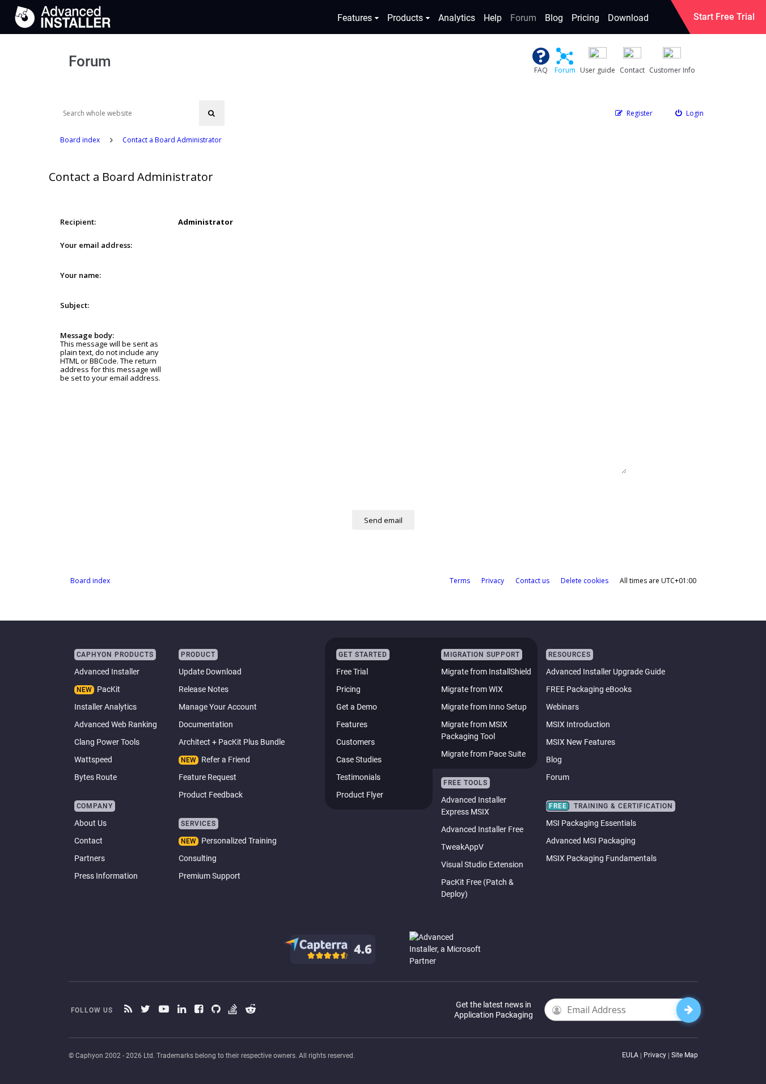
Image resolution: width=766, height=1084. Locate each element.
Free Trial (352, 671)
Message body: (87, 335)
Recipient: (78, 222)
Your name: (80, 275)
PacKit (108, 689)
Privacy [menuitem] (492, 580)
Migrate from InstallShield (486, 671)
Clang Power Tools (106, 741)
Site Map (684, 1055)
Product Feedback (211, 794)
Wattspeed (93, 759)
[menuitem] (689, 113)
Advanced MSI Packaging (591, 840)
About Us (90, 823)
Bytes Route (95, 777)
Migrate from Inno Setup (484, 706)
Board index (90, 580)
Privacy (655, 1055)
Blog (554, 17)
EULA (630, 1055)
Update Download (210, 671)
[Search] (212, 113)
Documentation (206, 724)
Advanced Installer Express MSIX (473, 805)
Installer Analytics (105, 706)
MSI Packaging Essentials (591, 823)
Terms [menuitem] (460, 580)
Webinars (562, 706)
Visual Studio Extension (482, 864)
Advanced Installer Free (482, 829)
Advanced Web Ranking (115, 724)
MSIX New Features (580, 741)
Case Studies (359, 759)
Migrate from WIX (472, 689)
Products (405, 17)
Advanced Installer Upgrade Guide (605, 671)
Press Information (106, 875)
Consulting (198, 858)
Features (354, 17)
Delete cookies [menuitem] (584, 580)
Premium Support (209, 875)
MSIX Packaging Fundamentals (601, 858)
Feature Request (207, 777)
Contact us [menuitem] (532, 580)
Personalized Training (239, 840)
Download (628, 17)
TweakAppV (462, 846)
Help (493, 17)
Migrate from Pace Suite (483, 753)
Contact (88, 840)
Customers (355, 741)
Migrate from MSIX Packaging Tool (474, 730)
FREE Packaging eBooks (589, 689)
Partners (89, 858)
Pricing (585, 17)
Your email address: (96, 245)
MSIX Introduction (578, 724)
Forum (523, 17)
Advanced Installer (106, 671)
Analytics (456, 17)
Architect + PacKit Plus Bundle (232, 741)
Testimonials (358, 777)
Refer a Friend (225, 759)
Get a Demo (356, 706)
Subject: (74, 305)
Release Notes (203, 689)
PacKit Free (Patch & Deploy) (477, 888)
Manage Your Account (218, 706)
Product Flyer (359, 794)
